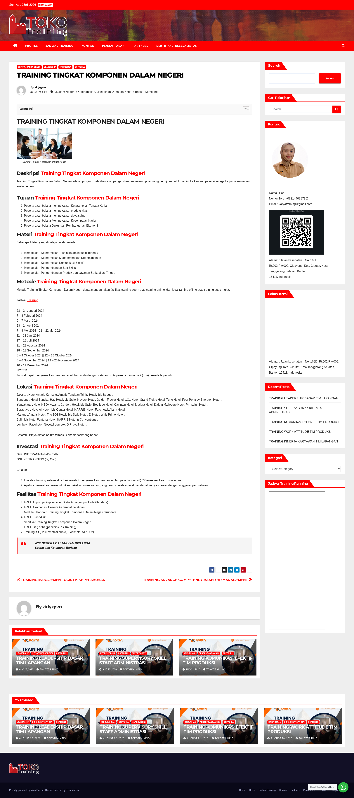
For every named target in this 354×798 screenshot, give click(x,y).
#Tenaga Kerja (121, 91)
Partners (140, 46)
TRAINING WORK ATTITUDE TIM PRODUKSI (300, 431)
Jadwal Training (59, 46)
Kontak (87, 46)
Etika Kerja (274, 722)
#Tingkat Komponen (146, 91)
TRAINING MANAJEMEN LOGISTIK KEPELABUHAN (62, 580)
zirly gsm (40, 87)
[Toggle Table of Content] (244, 109)
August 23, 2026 (30, 738)
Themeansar (72, 790)
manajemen (65, 67)
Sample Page (337, 790)
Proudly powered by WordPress (26, 790)
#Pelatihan (104, 91)
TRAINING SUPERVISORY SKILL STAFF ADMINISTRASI (132, 660)
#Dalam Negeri (64, 91)
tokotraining (49, 669)
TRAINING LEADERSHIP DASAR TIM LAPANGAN (49, 660)
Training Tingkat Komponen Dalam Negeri (93, 173)
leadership (50, 67)
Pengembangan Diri (42, 653)
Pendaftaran (113, 46)
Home (242, 790)
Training (33, 300)
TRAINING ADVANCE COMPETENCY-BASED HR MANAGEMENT (196, 580)
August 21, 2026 (198, 738)
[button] (343, 45)
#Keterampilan (85, 91)
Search (274, 66)
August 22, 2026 (114, 738)
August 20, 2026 (282, 738)
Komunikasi (189, 653)
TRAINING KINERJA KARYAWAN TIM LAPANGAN (303, 441)
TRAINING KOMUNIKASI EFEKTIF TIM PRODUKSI (217, 660)
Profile (31, 46)
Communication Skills (29, 67)
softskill (80, 67)
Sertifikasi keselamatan (176, 46)
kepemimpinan (107, 653)
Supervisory (139, 653)
